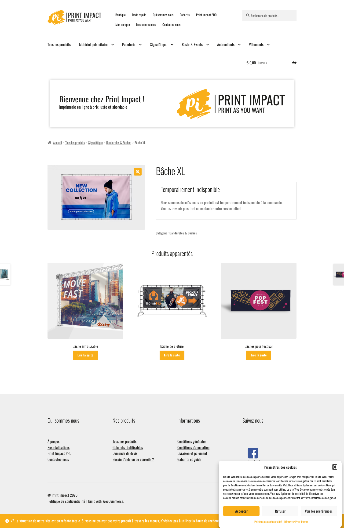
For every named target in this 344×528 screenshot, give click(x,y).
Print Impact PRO (206, 14)
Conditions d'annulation (193, 447)
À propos (53, 441)
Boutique (120, 14)
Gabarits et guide (189, 459)
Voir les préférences (319, 511)
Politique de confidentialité (268, 522)
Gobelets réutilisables (128, 447)
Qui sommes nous (163, 14)
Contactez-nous (171, 24)
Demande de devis (125, 453)
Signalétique (158, 44)
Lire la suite (85, 354)
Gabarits (185, 14)
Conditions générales (191, 441)
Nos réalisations (59, 447)
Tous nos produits (124, 441)
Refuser (280, 511)
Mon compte (122, 24)
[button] (334, 467)
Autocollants (225, 44)
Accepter (241, 511)
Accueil (57, 142)
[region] (172, 103)
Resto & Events (192, 44)
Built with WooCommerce (105, 501)
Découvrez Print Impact (296, 522)
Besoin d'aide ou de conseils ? (133, 459)
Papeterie (128, 44)
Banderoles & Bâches (118, 142)
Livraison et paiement (192, 453)
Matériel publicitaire (93, 44)
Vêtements (256, 44)
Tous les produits (59, 44)
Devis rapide (139, 14)
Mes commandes (146, 24)
